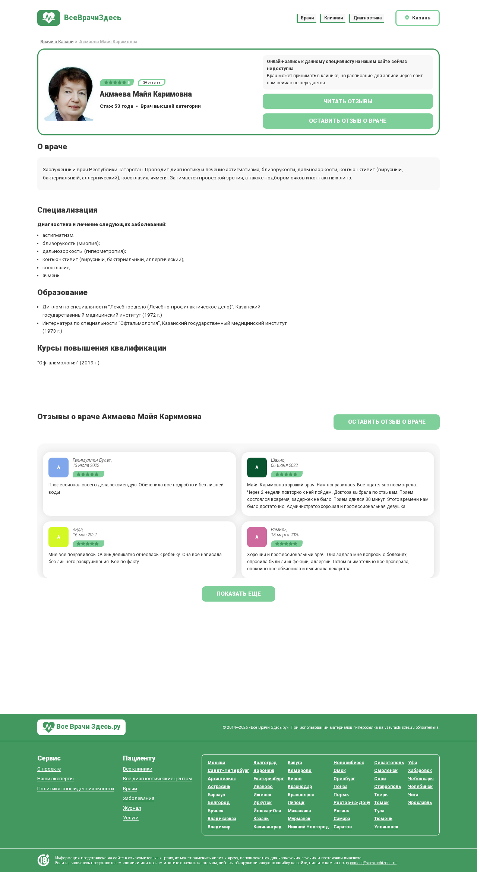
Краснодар (300, 786)
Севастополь (389, 762)
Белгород (219, 802)
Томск (381, 802)
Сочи (380, 778)
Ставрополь (387, 786)
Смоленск (386, 770)
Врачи (307, 18)
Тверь (381, 794)
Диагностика (367, 18)
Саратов (343, 826)
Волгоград (265, 762)
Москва (216, 762)
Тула (379, 810)
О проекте (49, 769)
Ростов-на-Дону (352, 802)
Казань (261, 818)
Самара (342, 818)
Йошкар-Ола (267, 810)
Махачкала (299, 810)
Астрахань (219, 786)
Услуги (131, 818)
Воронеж (263, 770)
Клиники (333, 18)
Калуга (295, 762)
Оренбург (344, 778)
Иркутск (262, 802)
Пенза (340, 786)
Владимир (219, 826)
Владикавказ (222, 818)
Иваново (263, 786)
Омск (340, 770)
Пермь (341, 794)
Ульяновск (386, 826)
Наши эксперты (55, 778)
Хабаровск (420, 770)
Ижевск (262, 794)
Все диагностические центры (157, 778)
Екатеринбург (268, 778)
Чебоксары (421, 778)
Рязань (341, 810)
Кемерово (300, 770)
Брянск (216, 810)
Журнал (132, 808)
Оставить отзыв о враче (347, 120)
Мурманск (299, 818)
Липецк (296, 802)
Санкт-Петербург (228, 770)
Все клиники (137, 769)
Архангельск (222, 778)
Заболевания (138, 798)
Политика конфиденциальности (75, 788)
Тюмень (383, 818)
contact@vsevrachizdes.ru (373, 862)
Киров (294, 778)
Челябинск (420, 786)
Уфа (412, 762)
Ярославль (420, 802)
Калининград (267, 826)
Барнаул (216, 794)
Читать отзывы (347, 101)
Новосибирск (349, 762)
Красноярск (301, 794)
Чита (413, 794)
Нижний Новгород (308, 826)
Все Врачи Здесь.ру (87, 727)
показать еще (239, 593)
